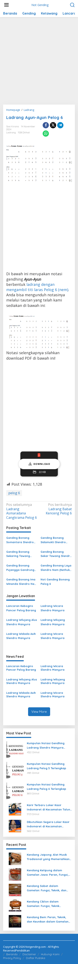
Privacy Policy (12, 958)
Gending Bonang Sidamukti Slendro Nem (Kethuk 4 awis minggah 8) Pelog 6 (54, 540)
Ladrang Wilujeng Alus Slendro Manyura (21, 622)
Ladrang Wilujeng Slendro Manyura (53, 622)
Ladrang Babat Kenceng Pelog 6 (59, 509)
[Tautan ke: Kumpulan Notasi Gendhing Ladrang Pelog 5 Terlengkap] (15, 770)
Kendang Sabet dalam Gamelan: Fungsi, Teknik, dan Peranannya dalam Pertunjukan (49, 888)
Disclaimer (29, 954)
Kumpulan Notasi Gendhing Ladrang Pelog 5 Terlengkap (46, 766)
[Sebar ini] (46, 125)
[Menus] (6, 5)
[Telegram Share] (60, 125)
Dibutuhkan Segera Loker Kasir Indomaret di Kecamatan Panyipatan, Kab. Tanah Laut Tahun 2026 (48, 824)
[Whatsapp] (46, 133)
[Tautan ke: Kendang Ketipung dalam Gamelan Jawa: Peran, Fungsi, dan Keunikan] (15, 874)
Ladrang (11, 132)
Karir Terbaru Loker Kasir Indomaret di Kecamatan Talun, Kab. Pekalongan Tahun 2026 (49, 807)
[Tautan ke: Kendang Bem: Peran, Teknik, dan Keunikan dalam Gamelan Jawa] (15, 921)
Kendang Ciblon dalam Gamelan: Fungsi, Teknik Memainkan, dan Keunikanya (46, 904)
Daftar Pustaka (35, 958)
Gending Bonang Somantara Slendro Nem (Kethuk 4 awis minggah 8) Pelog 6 (20, 540)
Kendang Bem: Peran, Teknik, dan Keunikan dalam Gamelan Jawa (47, 919)
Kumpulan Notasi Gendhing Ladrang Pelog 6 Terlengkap (46, 786)
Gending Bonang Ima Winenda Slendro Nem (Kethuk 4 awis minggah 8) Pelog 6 (21, 582)
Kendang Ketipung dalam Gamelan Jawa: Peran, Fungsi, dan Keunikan (47, 873)
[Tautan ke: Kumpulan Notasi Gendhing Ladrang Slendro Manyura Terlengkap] (15, 749)
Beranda (11, 954)
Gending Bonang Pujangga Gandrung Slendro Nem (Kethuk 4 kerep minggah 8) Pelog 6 (20, 568)
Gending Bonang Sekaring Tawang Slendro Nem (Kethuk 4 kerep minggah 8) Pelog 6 (20, 554)
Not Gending (39, 5)
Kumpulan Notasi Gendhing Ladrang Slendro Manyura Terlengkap (45, 745)
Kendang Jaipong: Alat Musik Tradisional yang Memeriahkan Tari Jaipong (48, 857)
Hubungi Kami (50, 954)
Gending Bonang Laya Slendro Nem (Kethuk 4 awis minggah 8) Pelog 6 (56, 568)
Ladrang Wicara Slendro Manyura (52, 608)
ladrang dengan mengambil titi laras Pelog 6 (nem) (37, 287)
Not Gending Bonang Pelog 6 (55, 581)
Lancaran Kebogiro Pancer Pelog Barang (21, 608)
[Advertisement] (39, 62)
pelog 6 (14, 493)
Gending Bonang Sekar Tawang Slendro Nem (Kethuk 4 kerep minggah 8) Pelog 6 (56, 554)
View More (39, 712)
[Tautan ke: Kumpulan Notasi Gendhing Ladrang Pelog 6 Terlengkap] (15, 791)
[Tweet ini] (53, 125)
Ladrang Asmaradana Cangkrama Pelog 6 (21, 511)
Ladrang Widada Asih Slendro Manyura (21, 636)
